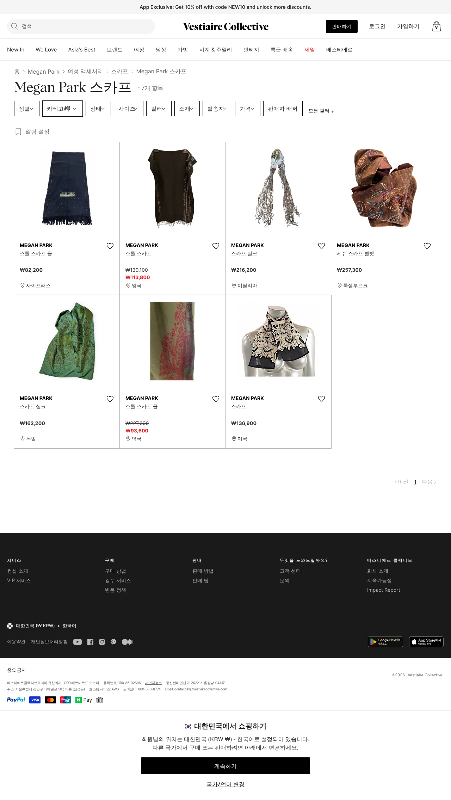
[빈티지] (265, 50)
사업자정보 (153, 683)
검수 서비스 (118, 581)
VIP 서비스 (19, 581)
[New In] (30, 50)
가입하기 (408, 26)
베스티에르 (339, 49)
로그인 (377, 26)
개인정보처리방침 (49, 642)
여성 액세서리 (85, 71)
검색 (27, 26)
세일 (309, 49)
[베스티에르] (358, 50)
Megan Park (44, 71)
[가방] (194, 50)
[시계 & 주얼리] (238, 50)
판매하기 (342, 26)
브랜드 (115, 49)
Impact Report (383, 590)
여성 (139, 49)
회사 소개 (377, 571)
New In (15, 49)
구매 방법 (115, 571)
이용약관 (16, 642)
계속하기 (225, 766)
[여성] (150, 50)
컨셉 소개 (17, 571)
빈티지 (251, 49)
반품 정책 (115, 590)
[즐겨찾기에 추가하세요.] (110, 246)
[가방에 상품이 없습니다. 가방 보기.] (436, 26)
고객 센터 (290, 571)
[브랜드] (128, 50)
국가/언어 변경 (225, 784)
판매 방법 (203, 571)
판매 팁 (200, 581)
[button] (436, 26)
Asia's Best (81, 49)
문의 (285, 581)
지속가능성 (379, 581)
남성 (161, 49)
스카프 (119, 71)
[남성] (172, 50)
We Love (46, 49)
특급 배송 (282, 49)
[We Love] (63, 50)
